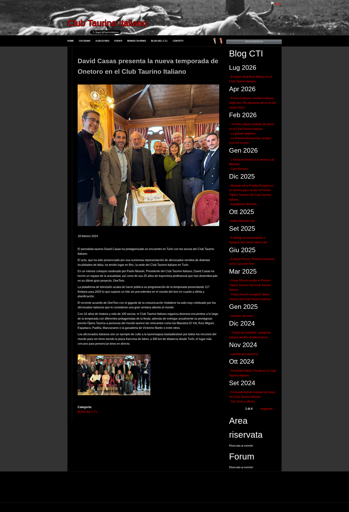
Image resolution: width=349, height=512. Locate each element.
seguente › (267, 408)
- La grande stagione (242, 133)
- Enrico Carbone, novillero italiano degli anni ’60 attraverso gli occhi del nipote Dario (252, 103)
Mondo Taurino (136, 41)
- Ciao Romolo (238, 168)
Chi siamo (84, 41)
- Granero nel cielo (241, 315)
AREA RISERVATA (254, 42)
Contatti (178, 41)
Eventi (118, 41)
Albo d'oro (102, 41)
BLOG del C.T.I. (159, 41)
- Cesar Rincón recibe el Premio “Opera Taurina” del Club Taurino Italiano (250, 285)
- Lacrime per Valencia (243, 354)
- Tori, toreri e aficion (242, 401)
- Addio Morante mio (242, 220)
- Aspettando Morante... (244, 204)
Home (70, 41)
